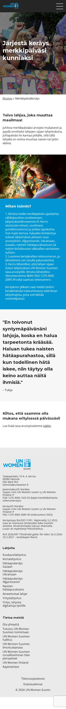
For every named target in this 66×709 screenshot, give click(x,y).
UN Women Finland (15, 662)
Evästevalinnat (33, 684)
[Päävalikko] (59, 5)
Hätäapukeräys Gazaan (13, 565)
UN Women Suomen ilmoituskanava (16, 645)
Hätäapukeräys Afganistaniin (13, 580)
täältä (47, 426)
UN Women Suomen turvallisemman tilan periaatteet (16, 655)
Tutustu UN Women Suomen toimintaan (16, 630)
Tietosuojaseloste (33, 679)
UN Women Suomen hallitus (16, 638)
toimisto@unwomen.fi (15, 484)
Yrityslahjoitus (12, 598)
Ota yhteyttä (11, 624)
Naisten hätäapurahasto (13, 588)
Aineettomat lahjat (15, 594)
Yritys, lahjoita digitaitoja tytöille (14, 604)
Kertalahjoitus (12, 559)
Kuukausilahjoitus (14, 555)
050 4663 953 (10, 482)
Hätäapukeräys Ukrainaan (13, 572)
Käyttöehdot (11, 667)
